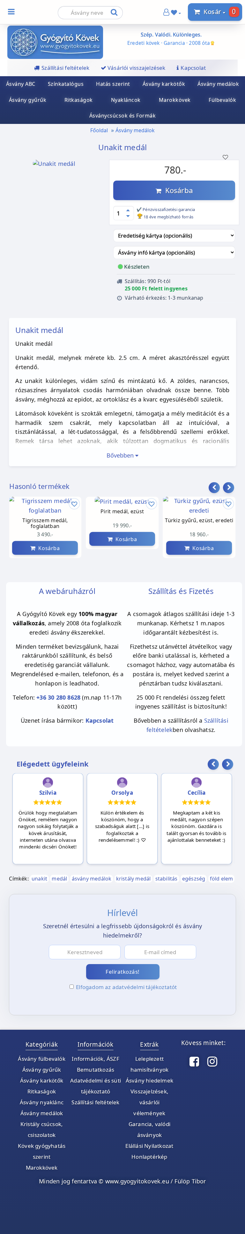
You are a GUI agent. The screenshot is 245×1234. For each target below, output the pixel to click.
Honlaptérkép (149, 1156)
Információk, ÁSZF (95, 1058)
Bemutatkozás (95, 1069)
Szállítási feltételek (95, 1102)
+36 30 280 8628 (58, 697)
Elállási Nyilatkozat (149, 1145)
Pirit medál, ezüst (122, 511)
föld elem (221, 878)
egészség (193, 878)
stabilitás (166, 878)
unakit (39, 878)
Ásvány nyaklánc (41, 1102)
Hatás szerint (113, 83)
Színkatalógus (66, 83)
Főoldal (99, 130)
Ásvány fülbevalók (41, 1058)
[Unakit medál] (54, 172)
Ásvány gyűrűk (41, 1069)
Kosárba (177, 190)
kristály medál (133, 878)
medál (59, 878)
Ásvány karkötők (164, 83)
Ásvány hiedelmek (149, 1080)
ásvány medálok (92, 878)
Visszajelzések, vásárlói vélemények (149, 1102)
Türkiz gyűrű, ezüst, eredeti (199, 520)
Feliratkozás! (123, 971)
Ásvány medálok (135, 130)
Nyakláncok (126, 99)
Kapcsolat (99, 720)
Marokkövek (175, 99)
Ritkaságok (78, 99)
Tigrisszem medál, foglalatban (45, 523)
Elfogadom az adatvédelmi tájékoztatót (126, 987)
